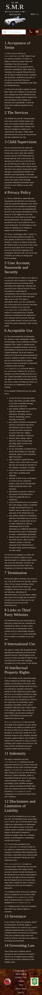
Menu (33, 14)
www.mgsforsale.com (12, 56)
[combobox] (14, 31)
